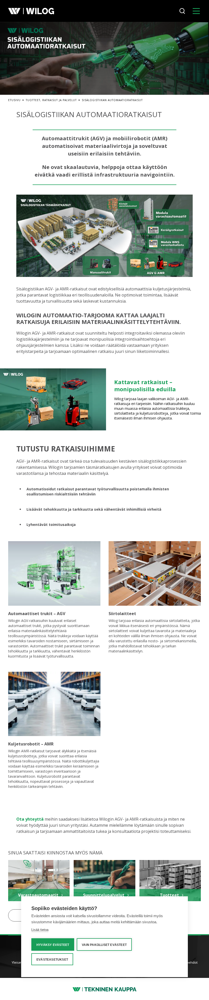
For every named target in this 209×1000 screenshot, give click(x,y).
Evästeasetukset (52, 959)
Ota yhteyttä (30, 819)
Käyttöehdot (188, 962)
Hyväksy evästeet (52, 945)
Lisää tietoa (39, 930)
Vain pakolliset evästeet (104, 945)
